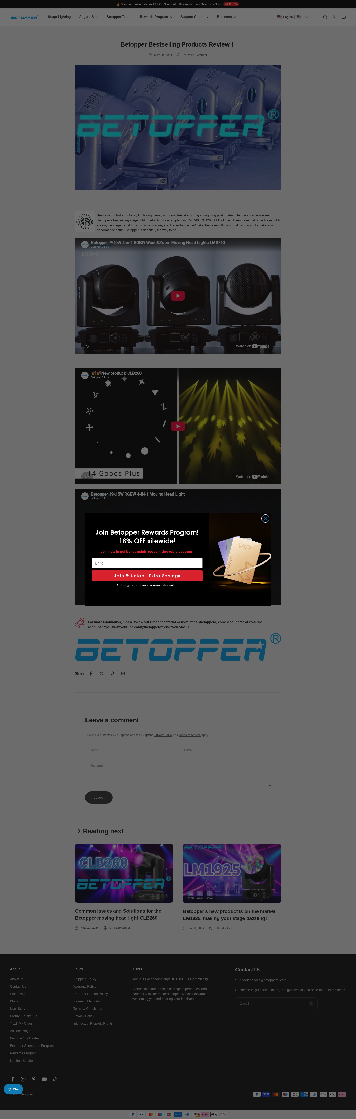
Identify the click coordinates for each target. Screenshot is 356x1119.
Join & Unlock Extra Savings (147, 576)
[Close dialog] (265, 518)
